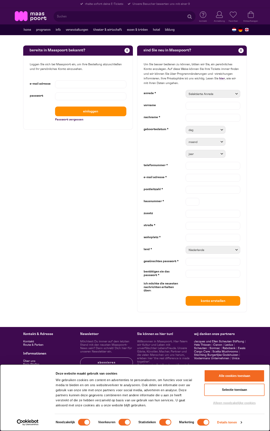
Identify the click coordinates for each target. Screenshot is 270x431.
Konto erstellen (213, 301)
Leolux (229, 344)
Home (27, 29)
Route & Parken (33, 344)
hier (222, 78)
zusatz (148, 213)
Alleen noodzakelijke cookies (234, 403)
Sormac (214, 348)
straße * (149, 225)
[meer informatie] (127, 50)
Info (58, 29)
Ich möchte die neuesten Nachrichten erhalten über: (161, 287)
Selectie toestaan (234, 389)
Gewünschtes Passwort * (161, 261)
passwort (36, 95)
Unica (235, 358)
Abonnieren (107, 362)
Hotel (156, 29)
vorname (150, 105)
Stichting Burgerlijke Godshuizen (216, 355)
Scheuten (200, 348)
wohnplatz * (152, 237)
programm (43, 29)
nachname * (152, 117)
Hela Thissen (202, 344)
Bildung (170, 29)
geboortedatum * (156, 129)
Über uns (29, 361)
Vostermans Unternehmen (211, 358)
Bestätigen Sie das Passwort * (157, 273)
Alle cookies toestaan (234, 376)
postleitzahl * (153, 189)
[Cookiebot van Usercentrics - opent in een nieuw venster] (27, 422)
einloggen (90, 111)
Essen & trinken (137, 29)
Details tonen (227, 422)
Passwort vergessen (69, 119)
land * (148, 249)
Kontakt (28, 341)
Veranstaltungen (77, 29)
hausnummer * (154, 201)
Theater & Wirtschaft (107, 29)
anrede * (150, 93)
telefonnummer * (156, 165)
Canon (217, 344)
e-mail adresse (40, 83)
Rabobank (229, 348)
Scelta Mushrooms (225, 351)
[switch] (125, 422)
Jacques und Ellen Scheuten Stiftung (219, 341)
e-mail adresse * (155, 177)
